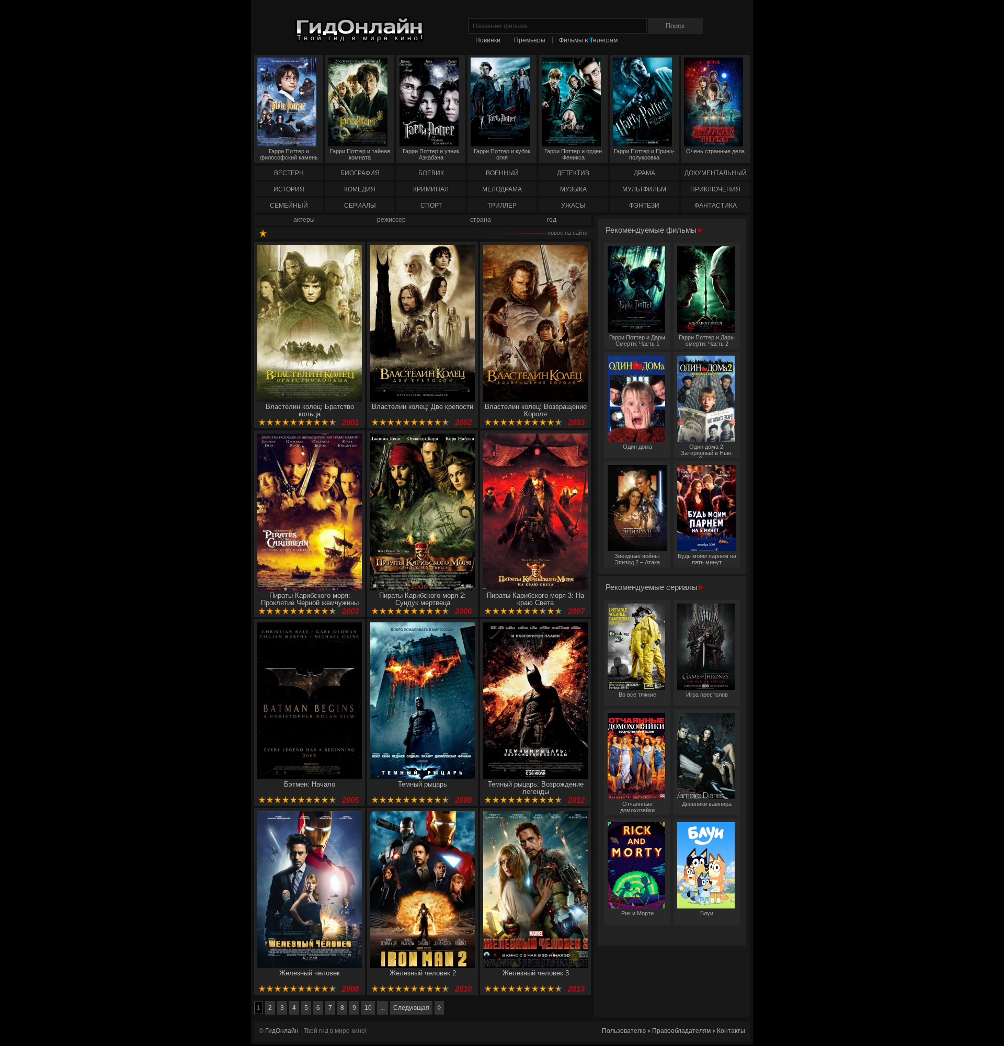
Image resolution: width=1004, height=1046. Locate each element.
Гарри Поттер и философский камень (289, 154)
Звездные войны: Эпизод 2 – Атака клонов (637, 560)
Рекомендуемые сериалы (653, 587)
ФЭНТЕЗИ (644, 205)
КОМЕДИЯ (359, 189)
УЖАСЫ (573, 205)
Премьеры (529, 40)
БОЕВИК (431, 173)
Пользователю (624, 1030)
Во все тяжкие (637, 694)
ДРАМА (644, 173)
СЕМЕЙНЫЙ (289, 205)
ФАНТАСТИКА (715, 205)
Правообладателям (681, 1030)
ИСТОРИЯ (288, 189)
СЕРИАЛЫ (360, 205)
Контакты (731, 1030)
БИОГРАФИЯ (360, 173)
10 (368, 1007)
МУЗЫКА (573, 189)
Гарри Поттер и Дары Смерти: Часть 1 (637, 340)
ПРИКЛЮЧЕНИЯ (715, 189)
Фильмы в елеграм (588, 40)
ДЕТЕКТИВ (573, 173)
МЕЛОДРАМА (502, 189)
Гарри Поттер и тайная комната (360, 154)
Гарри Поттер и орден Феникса (573, 154)
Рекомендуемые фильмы (652, 229)
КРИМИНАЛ (431, 189)
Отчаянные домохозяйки (637, 807)
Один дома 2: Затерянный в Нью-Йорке (707, 451)
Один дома (637, 447)
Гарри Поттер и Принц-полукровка (644, 154)
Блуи (706, 913)
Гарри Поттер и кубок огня (502, 154)
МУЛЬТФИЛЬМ (644, 189)
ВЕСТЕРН (289, 173)
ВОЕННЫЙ (502, 173)
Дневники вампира (707, 804)
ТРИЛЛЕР (502, 205)
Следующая (411, 1007)
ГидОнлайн (282, 1030)
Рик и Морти (637, 913)
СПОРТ (431, 205)
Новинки (487, 40)
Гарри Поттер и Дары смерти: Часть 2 (707, 340)
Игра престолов (707, 694)
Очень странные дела (715, 151)
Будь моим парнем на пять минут (707, 559)
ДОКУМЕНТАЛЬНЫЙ (715, 173)
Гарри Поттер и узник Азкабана (431, 154)
